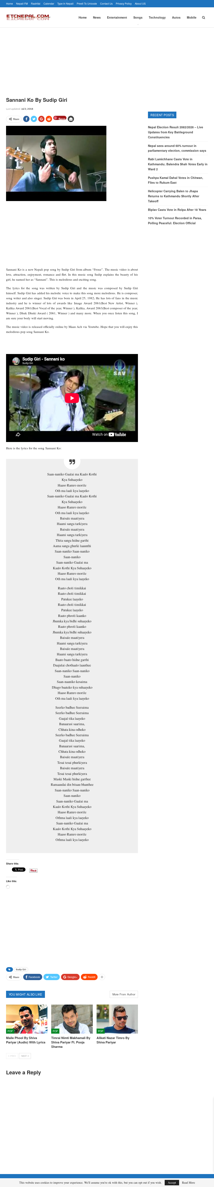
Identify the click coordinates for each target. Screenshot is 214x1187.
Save (62, 118)
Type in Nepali (65, 3)
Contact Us (106, 3)
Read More (188, 1182)
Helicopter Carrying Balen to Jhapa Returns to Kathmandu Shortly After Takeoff (173, 196)
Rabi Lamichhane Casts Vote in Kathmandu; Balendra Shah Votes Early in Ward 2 (178, 164)
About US (140, 3)
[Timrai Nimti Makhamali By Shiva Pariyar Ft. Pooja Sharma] (72, 1019)
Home (9, 3)
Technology (157, 17)
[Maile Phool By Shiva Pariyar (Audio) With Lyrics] (26, 1019)
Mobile (191, 17)
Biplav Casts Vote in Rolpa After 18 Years (177, 210)
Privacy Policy (124, 3)
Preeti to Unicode (87, 3)
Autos (176, 17)
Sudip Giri (21, 969)
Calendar (48, 3)
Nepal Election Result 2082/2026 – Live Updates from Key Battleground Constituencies (175, 132)
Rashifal (35, 3)
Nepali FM (22, 3)
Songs (138, 17)
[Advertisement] (107, 59)
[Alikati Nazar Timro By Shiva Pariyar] (117, 1019)
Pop (10, 1031)
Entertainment (117, 17)
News (97, 17)
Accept (172, 1182)
